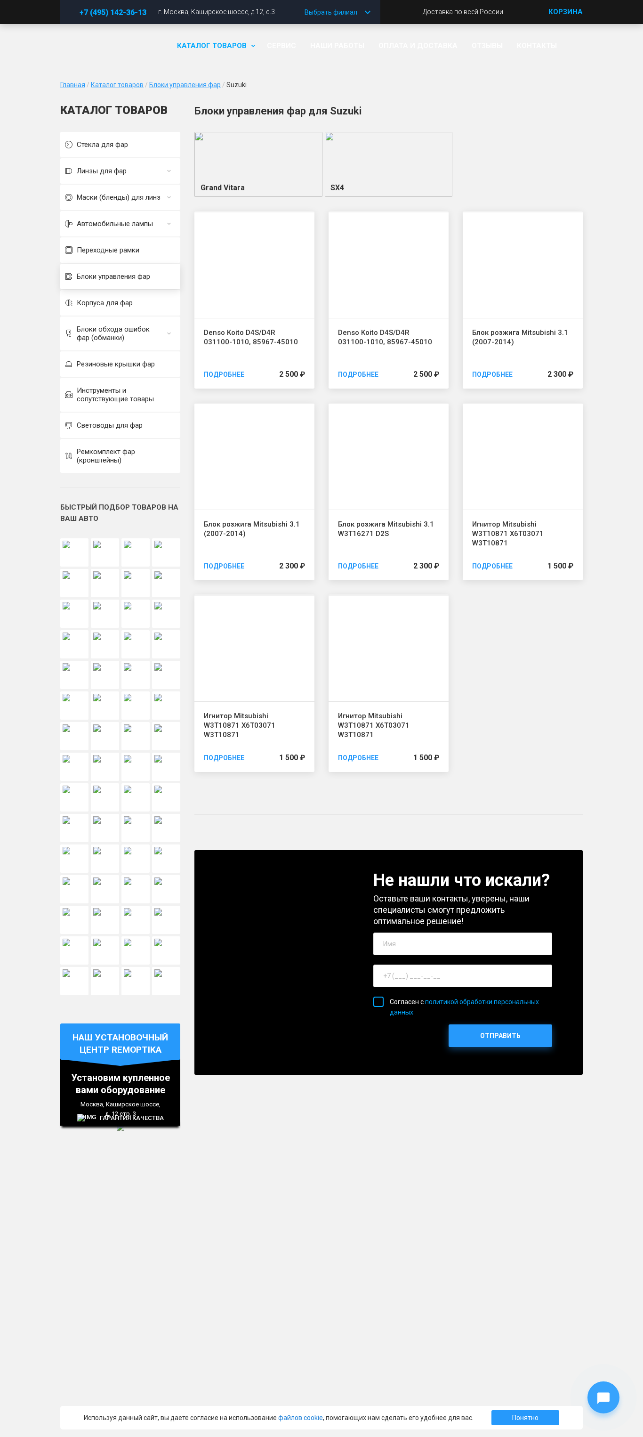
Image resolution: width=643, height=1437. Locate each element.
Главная (72, 85)
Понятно (525, 1417)
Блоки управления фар (185, 85)
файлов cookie (300, 1417)
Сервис (281, 45)
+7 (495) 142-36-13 (113, 12)
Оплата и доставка (418, 45)
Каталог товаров (212, 45)
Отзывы (487, 45)
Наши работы (337, 45)
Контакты (537, 45)
